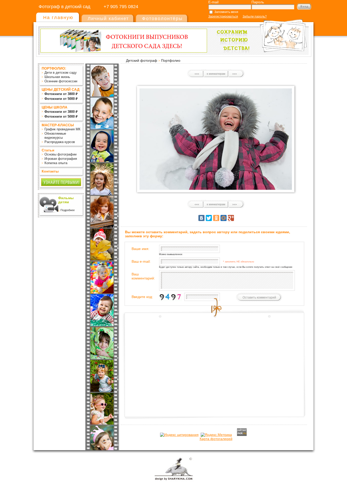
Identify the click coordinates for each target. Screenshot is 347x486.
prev (196, 73)
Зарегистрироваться (223, 16)
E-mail (213, 2)
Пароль (257, 2)
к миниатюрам (216, 73)
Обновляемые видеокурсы (55, 135)
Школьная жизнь (57, 77)
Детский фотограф (141, 60)
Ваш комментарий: (143, 276)
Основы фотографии (60, 154)
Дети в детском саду (60, 72)
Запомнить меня (226, 12)
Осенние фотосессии (60, 81)
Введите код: (142, 297)
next (235, 73)
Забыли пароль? (255, 16)
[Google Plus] (231, 218)
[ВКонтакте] (201, 218)
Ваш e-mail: (141, 261)
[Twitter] (209, 218)
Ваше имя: (140, 249)
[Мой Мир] (223, 218)
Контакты (50, 171)
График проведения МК (62, 129)
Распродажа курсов (59, 142)
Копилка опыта (55, 163)
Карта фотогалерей (216, 439)
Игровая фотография (60, 159)
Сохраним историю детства (260, 33)
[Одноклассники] (216, 218)
